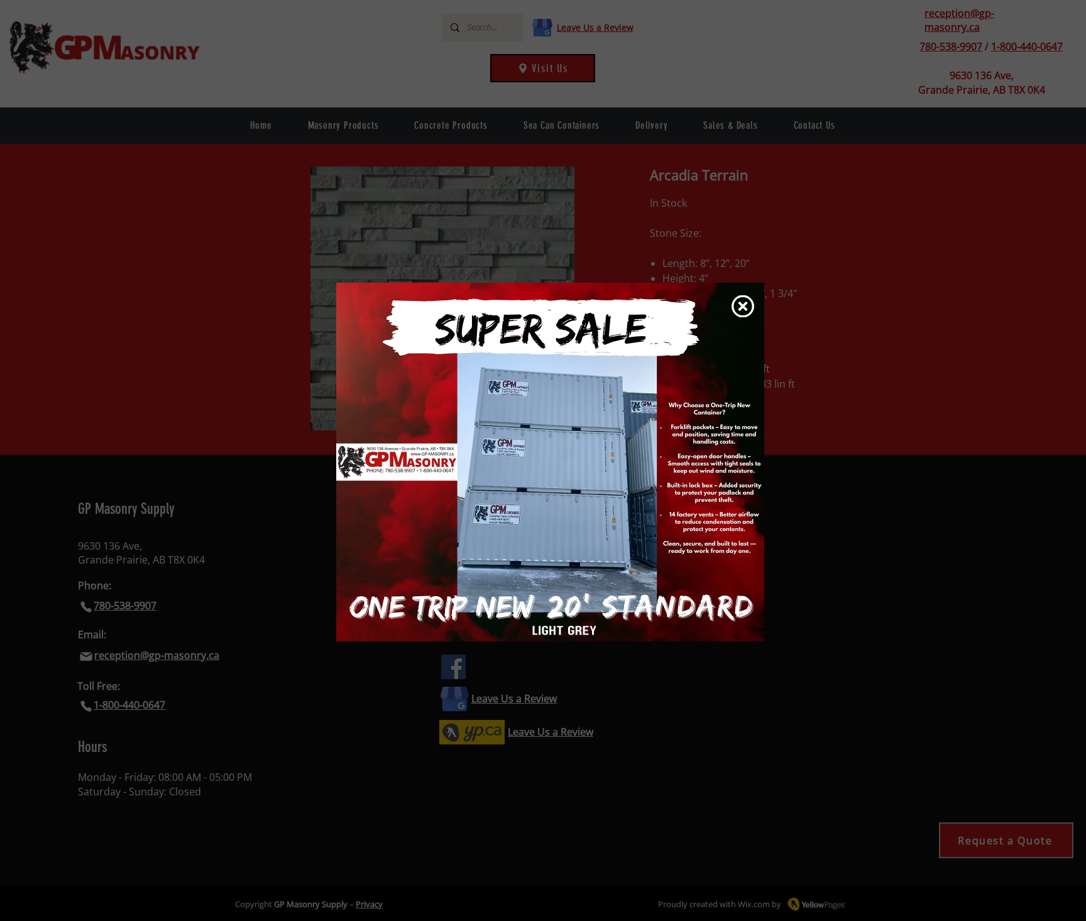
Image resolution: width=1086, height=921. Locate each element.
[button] (742, 306)
